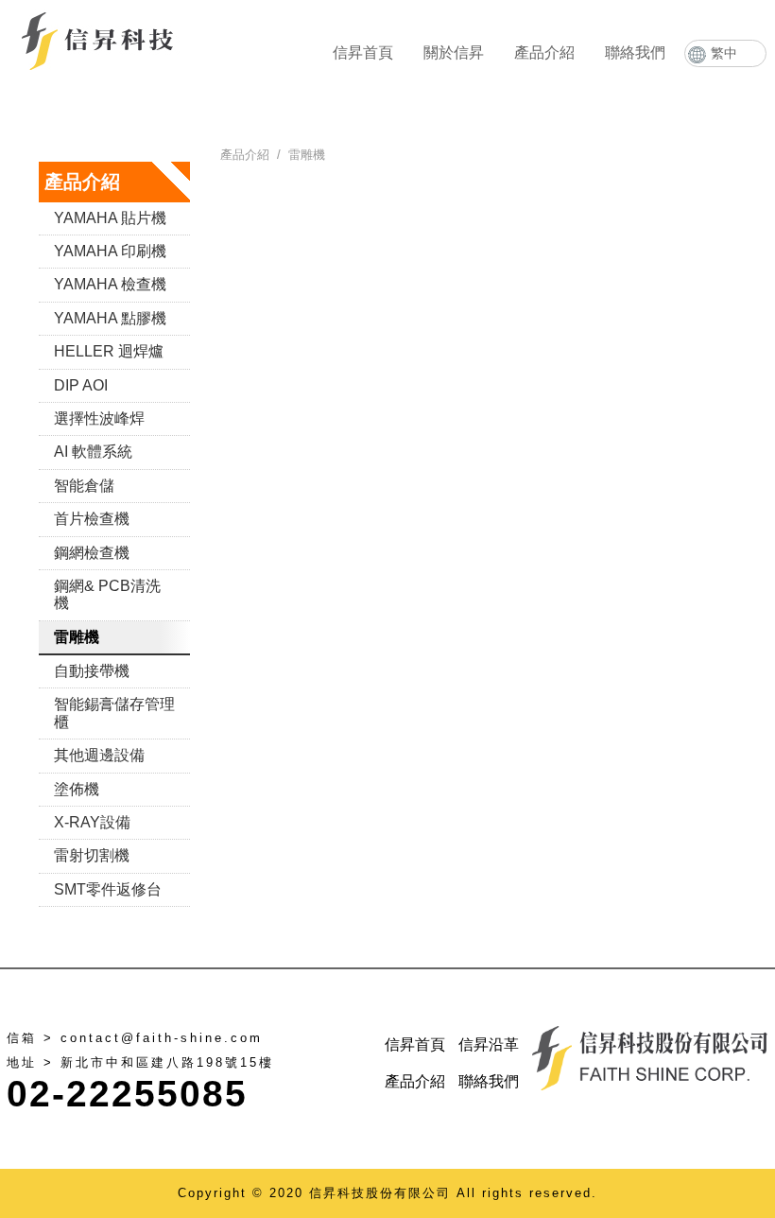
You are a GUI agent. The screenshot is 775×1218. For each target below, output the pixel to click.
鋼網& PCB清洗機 (107, 594)
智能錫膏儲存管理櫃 (114, 712)
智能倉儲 (84, 486)
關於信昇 (453, 52)
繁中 (724, 53)
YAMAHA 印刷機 (110, 251)
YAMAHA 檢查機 (110, 284)
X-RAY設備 (92, 822)
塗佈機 (76, 789)
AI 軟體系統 (93, 452)
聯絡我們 (635, 52)
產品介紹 (544, 52)
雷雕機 (76, 637)
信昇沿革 (488, 1044)
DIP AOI (81, 385)
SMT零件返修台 (108, 889)
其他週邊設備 (99, 755)
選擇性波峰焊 (99, 418)
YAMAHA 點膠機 (110, 318)
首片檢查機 (91, 519)
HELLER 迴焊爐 (109, 351)
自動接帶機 (91, 671)
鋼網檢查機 (91, 553)
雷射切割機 (91, 855)
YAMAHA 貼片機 (110, 218)
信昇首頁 (363, 52)
